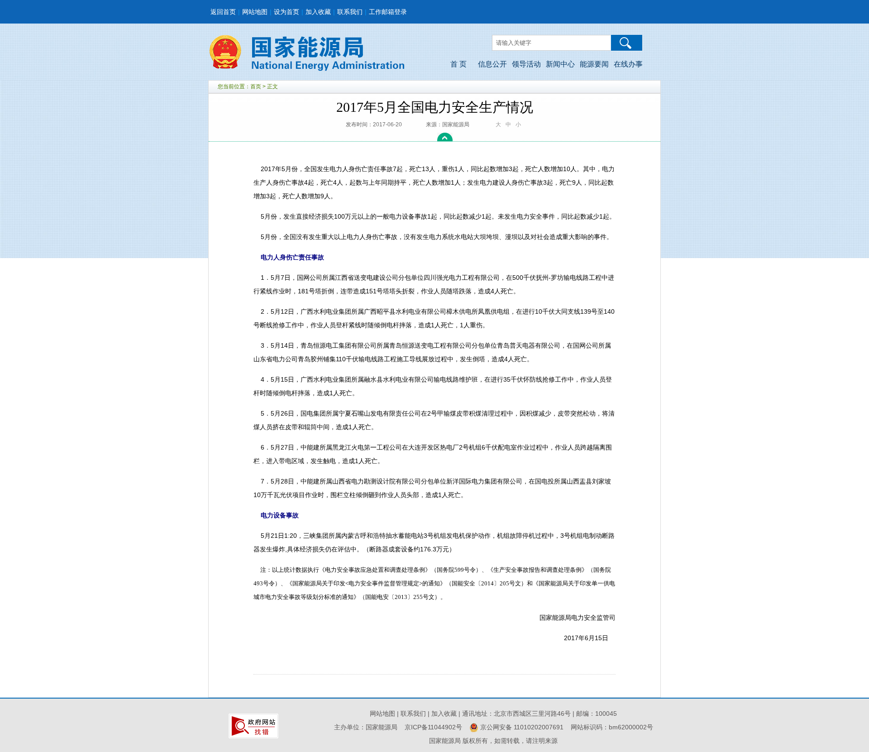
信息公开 (492, 64)
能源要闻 (594, 64)
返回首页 (223, 11)
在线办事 (628, 64)
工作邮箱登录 (388, 11)
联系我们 (350, 11)
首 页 (458, 64)
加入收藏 (318, 11)
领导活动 (526, 64)
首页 (255, 86)
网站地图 (254, 11)
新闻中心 (560, 64)
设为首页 (286, 11)
